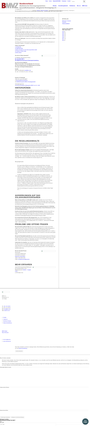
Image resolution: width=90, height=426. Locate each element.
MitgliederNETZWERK (57, 1)
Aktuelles (65, 18)
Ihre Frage (2, 422)
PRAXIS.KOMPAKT (66, 23)
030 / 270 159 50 (7, 306)
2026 (63, 31)
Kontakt (69, 1)
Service (50, 1)
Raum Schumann (5, 332)
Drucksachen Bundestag (19, 85)
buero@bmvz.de (27, 70)
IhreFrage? (85, 421)
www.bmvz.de (6, 310)
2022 (63, 37)
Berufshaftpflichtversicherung (21, 80)
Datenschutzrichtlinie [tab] (4, 410)
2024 (63, 34)
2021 (63, 38)
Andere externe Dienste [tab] (4, 387)
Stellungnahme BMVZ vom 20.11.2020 (32, 85)
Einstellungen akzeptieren (5, 417)
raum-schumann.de (7, 341)
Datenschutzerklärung (7, 322)
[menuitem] (54, 6)
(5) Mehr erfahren (18, 52)
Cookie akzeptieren (19, 351)
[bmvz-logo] (29, 6)
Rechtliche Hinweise (7, 321)
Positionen (64, 22)
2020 (63, 40)
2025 (63, 33)
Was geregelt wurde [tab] (19, 161)
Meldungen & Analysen (66, 20)
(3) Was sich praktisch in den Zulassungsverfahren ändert (26, 49)
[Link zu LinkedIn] (87, 1)
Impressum (5, 319)
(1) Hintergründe (18, 47)
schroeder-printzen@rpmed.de (23, 259)
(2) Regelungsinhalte (19, 48)
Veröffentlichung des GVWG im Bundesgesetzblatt (26, 81)
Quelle (30, 113)
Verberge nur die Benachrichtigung (17, 417)
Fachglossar (64, 1)
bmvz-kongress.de (6, 339)
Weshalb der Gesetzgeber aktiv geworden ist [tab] (24, 103)
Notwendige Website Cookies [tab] (5, 367)
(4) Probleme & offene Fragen (20, 51)
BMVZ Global (4, 331)
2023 (63, 35)
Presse (46, 1)
